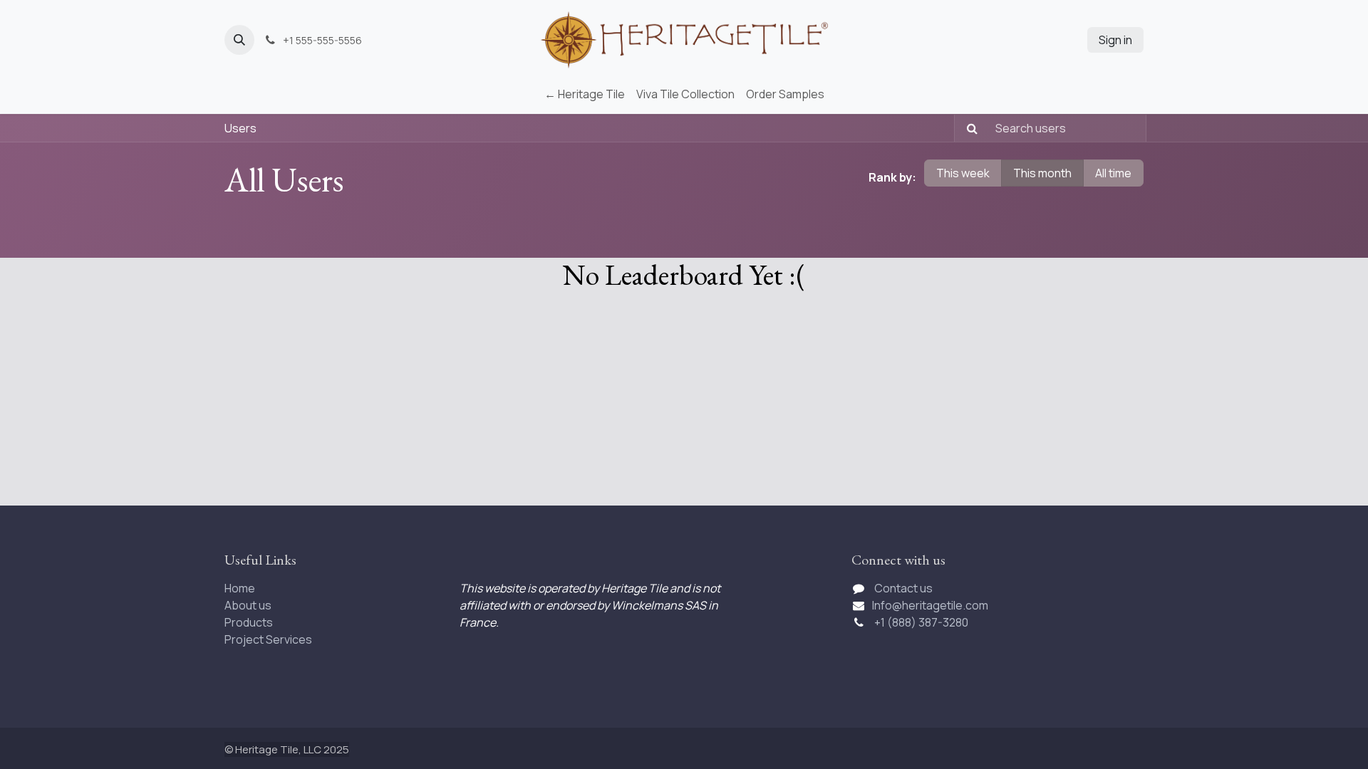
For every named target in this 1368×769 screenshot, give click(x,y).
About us (247, 605)
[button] (239, 40)
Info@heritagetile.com (930, 605)
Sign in (1115, 40)
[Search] (968, 128)
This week (963, 173)
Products (248, 622)
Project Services (268, 639)
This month (1042, 173)
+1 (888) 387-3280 (922, 622)
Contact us (903, 588)
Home (239, 588)
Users (240, 128)
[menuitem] (585, 94)
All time (1113, 173)
